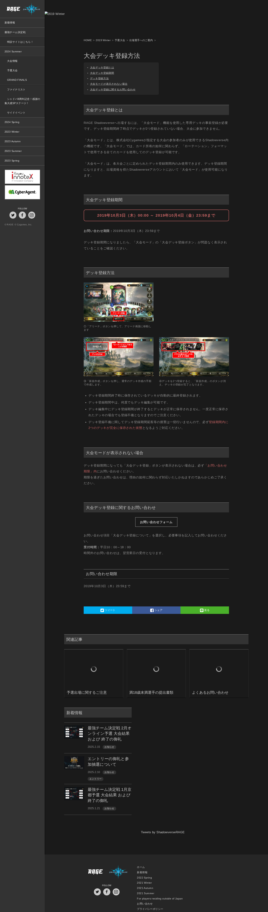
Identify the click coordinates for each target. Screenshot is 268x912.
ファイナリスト (16, 89)
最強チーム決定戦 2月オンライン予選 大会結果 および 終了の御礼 (110, 733)
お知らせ (109, 747)
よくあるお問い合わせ (210, 692)
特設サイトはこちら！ (20, 41)
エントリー (95, 778)
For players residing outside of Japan (160, 898)
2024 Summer (13, 51)
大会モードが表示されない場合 (109, 84)
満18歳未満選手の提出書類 (151, 692)
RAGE (95, 872)
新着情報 (10, 22)
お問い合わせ (145, 903)
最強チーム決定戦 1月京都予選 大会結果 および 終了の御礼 (109, 795)
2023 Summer (13, 151)
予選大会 (12, 70)
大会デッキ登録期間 (102, 73)
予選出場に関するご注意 (87, 692)
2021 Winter (144, 882)
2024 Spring (12, 122)
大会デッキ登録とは (102, 67)
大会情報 (12, 60)
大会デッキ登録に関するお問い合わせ (113, 89)
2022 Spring (144, 877)
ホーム (141, 867)
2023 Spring (12, 160)
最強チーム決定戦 (15, 32)
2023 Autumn (13, 141)
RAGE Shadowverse (22, 8)
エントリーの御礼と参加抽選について (108, 761)
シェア (158, 610)
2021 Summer (145, 893)
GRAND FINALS (17, 79)
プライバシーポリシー (150, 909)
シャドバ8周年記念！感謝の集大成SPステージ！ (22, 101)
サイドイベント (16, 112)
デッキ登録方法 (99, 78)
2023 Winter (12, 131)
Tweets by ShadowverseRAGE (163, 837)
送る (206, 610)
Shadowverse (118, 872)
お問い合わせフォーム (156, 522)
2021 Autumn (145, 888)
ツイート (109, 610)
